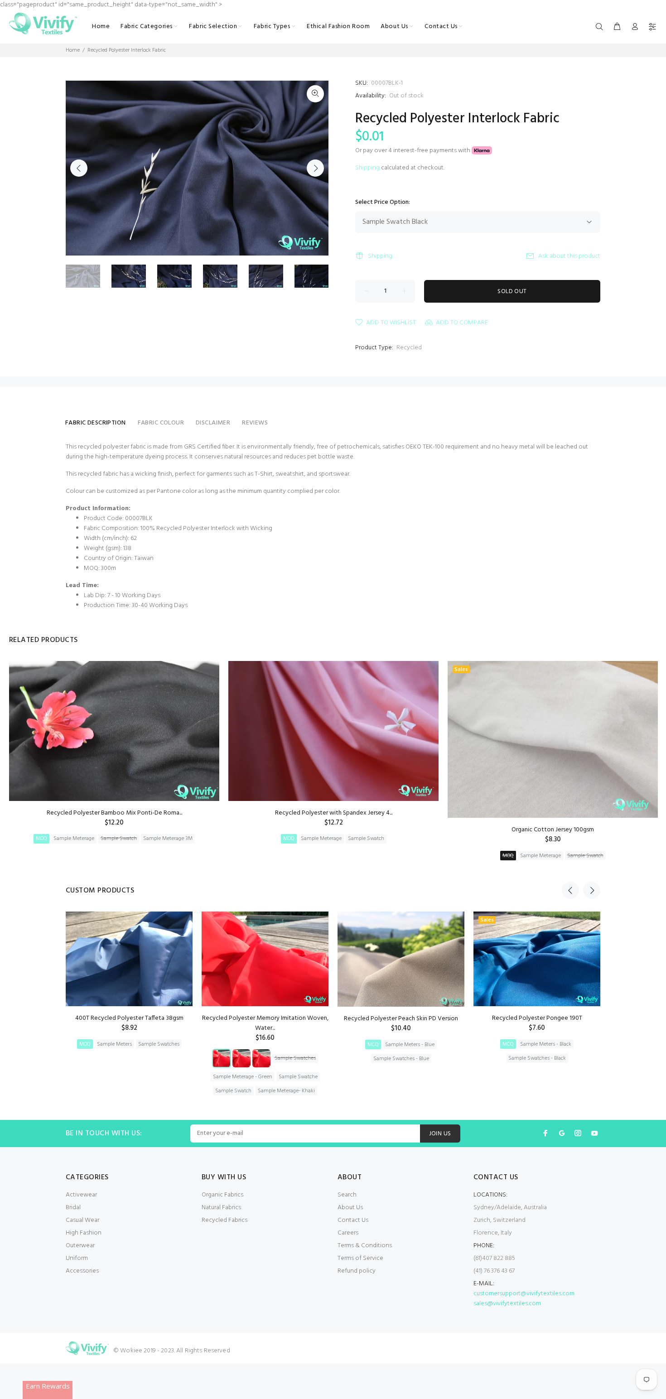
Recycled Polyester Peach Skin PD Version (401, 1018)
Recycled (409, 348)
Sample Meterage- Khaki (286, 1090)
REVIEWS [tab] (255, 423)
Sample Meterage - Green (242, 1076)
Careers (348, 1233)
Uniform (77, 1258)
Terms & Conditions (365, 1245)
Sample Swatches (158, 1044)
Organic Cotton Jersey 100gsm (553, 830)
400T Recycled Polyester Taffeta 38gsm (129, 1018)
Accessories (82, 1271)
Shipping (367, 168)
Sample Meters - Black (545, 1044)
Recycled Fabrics (224, 1220)
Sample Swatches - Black (537, 1058)
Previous (78, 168)
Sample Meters (114, 1044)
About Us (350, 1207)
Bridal (73, 1207)
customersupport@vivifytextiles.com (523, 1293)
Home (73, 50)
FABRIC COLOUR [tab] (161, 423)
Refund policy (357, 1271)
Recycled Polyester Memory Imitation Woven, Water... (265, 1023)
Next (315, 168)
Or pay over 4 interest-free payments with (413, 150)
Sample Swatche (298, 1076)
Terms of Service (360, 1258)
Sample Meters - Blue (409, 1044)
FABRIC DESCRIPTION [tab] (95, 423)
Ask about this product (569, 256)
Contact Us (353, 1220)
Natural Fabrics (221, 1207)
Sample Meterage (73, 838)
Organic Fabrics (222, 1195)
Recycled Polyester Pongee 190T (537, 1018)
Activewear (81, 1195)
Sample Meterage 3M (168, 838)
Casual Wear (82, 1220)
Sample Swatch (119, 838)
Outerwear (80, 1245)
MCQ (373, 1044)
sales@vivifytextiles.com (507, 1303)
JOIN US (440, 1134)
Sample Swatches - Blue (401, 1058)
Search (347, 1195)
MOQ (41, 838)
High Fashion (83, 1233)
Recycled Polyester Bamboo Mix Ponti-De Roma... (114, 813)
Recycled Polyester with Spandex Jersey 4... (333, 813)
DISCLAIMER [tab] (213, 423)
